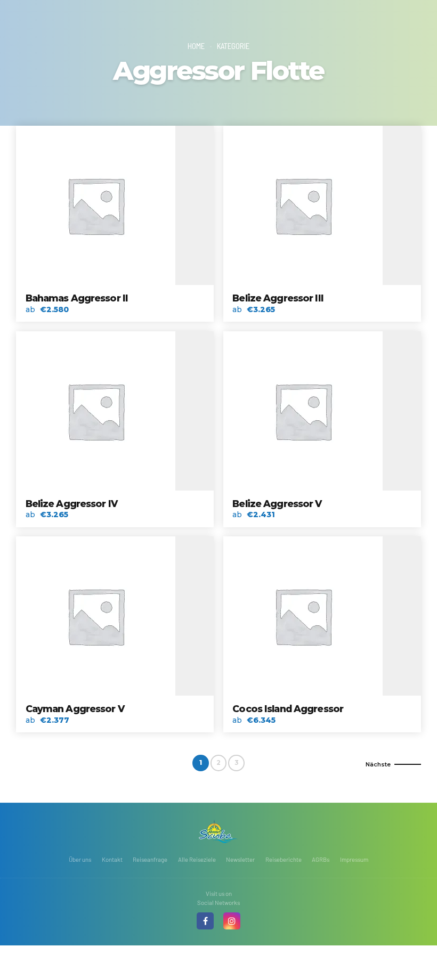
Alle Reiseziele (197, 859)
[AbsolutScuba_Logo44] (218, 831)
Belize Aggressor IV (71, 503)
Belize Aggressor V (276, 503)
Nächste (378, 764)
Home (196, 46)
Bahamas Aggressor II (77, 298)
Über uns (80, 859)
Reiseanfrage (150, 859)
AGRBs (320, 859)
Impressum (354, 859)
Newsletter (240, 859)
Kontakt (112, 859)
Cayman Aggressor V (75, 708)
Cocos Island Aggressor (287, 708)
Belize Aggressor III (277, 298)
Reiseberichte (283, 859)
